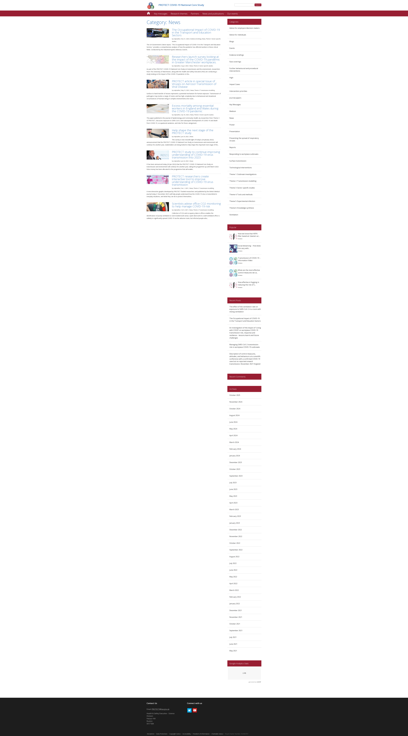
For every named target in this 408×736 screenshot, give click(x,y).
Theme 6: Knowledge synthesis (241, 208)
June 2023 (233, 489)
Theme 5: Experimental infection (242, 201)
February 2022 (235, 597)
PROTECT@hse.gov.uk (160, 709)
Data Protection (161, 734)
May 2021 (233, 651)
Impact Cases (234, 84)
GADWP (259, 682)
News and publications (213, 13)
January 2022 (234, 603)
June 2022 (233, 570)
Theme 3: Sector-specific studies (203, 66)
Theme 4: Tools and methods (241, 194)
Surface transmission (237, 161)
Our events (232, 13)
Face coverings (235, 62)
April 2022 (233, 583)
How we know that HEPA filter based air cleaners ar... (249, 234)
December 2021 (235, 610)
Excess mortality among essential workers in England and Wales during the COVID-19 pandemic (195, 108)
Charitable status (217, 734)
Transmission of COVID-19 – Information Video (249, 259)
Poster (232, 125)
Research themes (179, 13)
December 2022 (235, 530)
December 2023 (235, 462)
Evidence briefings (196, 39)
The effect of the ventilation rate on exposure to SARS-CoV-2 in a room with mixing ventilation (245, 309)
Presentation (234, 131)
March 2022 (234, 590)
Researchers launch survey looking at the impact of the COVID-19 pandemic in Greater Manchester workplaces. (196, 59)
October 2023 (234, 469)
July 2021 (233, 637)
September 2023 (235, 476)
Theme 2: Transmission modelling (204, 90)
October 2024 (234, 409)
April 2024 (233, 435)
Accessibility (187, 734)
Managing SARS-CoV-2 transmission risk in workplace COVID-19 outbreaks (244, 345)
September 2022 (235, 550)
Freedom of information (201, 734)
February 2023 (235, 516)
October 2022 (234, 543)
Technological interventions (240, 167)
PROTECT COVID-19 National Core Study (148, 12)
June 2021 (233, 644)
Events (232, 48)
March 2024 (234, 442)
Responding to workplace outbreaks (243, 154)
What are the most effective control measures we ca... (249, 271)
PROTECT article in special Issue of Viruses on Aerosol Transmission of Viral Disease (194, 84)
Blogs (231, 41)
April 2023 (233, 503)
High (231, 77)
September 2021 (235, 630)
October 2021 (234, 624)
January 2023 (234, 523)
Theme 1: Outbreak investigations (242, 174)
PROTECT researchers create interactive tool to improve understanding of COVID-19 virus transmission (192, 180)
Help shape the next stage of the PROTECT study (192, 131)
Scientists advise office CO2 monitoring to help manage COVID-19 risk (196, 205)
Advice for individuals (237, 35)
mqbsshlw (177, 39)
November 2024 (235, 402)
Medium (232, 111)
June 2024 (233, 422)
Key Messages (235, 104)
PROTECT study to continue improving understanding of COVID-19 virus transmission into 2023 (196, 154)
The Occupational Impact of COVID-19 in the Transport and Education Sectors (196, 32)
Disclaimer (150, 734)
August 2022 (234, 556)
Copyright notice (175, 734)
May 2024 (233, 429)
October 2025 (234, 395)
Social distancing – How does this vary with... (249, 247)
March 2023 (234, 509)
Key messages (160, 13)
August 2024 (234, 415)
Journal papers (235, 98)
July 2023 (233, 482)
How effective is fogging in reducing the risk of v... (248, 283)
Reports (232, 147)
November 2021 (235, 617)
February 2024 (235, 449)
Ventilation (233, 215)
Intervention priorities (238, 91)
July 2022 (233, 563)
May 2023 (233, 496)
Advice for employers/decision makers (244, 28)
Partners (195, 13)
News (203, 39)
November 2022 (235, 536)
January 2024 (234, 456)
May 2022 (233, 577)
